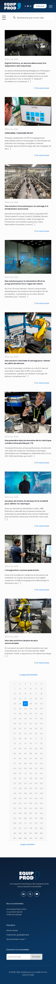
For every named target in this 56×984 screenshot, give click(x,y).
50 (20, 723)
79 (15, 748)
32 (20, 708)
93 (25, 758)
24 (41, 698)
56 (20, 728)
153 (25, 808)
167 (36, 818)
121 (15, 783)
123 (25, 783)
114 (41, 773)
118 (31, 778)
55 (15, 728)
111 (25, 773)
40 (30, 713)
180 (41, 828)
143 (35, 798)
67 (15, 738)
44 (20, 718)
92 (20, 758)
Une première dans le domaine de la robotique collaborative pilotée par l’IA (28, 442)
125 (36, 783)
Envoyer (36, 956)
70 (31, 738)
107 (36, 768)
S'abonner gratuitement (17, 934)
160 (30, 813)
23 (36, 698)
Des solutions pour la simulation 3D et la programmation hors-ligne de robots (25, 282)
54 (41, 723)
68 (20, 738)
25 (15, 703)
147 (25, 803)
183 (25, 833)
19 (15, 698)
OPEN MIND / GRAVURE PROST (19, 133)
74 (20, 743)
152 (20, 808)
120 (41, 778)
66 (41, 733)
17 (36, 693)
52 (31, 723)
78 (41, 743)
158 (20, 813)
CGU (32, 974)
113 (36, 773)
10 (31, 688)
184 (30, 833)
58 (31, 728)
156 (41, 808)
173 (36, 823)
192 (41, 838)
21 (25, 698)
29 (36, 703)
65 (36, 733)
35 (36, 708)
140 (20, 798)
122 (20, 783)
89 (36, 753)
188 (20, 838)
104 (20, 768)
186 (41, 833)
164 (20, 818)
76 (31, 743)
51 (25, 723)
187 (14, 838)
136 (30, 793)
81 (25, 748)
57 (25, 728)
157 (14, 813)
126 (41, 783)
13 (15, 693)
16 (31, 693)
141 (25, 798)
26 (20, 703)
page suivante (27, 844)
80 (20, 748)
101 (36, 763)
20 (20, 698)
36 (41, 708)
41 (36, 713)
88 (31, 753)
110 (20, 773)
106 (30, 768)
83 (36, 748)
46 (30, 718)
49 (14, 723)
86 (20, 753)
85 (15, 753)
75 (25, 743)
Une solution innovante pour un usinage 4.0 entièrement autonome (26, 207)
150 (41, 803)
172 (30, 823)
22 (31, 698)
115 (15, 778)
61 (15, 733)
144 (41, 798)
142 (30, 798)
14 (20, 693)
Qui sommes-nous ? (16, 939)
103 (14, 768)
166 (30, 818)
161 (36, 813)
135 (25, 793)
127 (14, 788)
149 (35, 803)
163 (14, 818)
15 (25, 693)
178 (30, 828)
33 (25, 708)
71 (36, 738)
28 (31, 703)
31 (15, 708)
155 (36, 808)
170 (20, 823)
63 (25, 733)
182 (20, 833)
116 (20, 778)
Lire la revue (12, 930)
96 (41, 758)
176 (20, 828)
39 (25, 713)
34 (30, 708)
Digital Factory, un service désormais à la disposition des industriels (25, 64)
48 (41, 718)
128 (20, 788)
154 (30, 808)
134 (20, 793)
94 (30, 758)
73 (15, 743)
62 (20, 733)
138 (41, 793)
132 (41, 788)
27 (25, 703)
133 (14, 793)
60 (41, 728)
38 (20, 713)
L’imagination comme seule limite (22, 570)
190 (30, 838)
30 (41, 703)
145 (14, 803)
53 (36, 723)
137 (36, 793)
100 (30, 763)
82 (31, 748)
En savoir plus (42, 88)
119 (36, 778)
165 (25, 818)
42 (41, 713)
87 (25, 753)
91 (15, 758)
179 (36, 828)
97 (15, 763)
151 (15, 808)
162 (41, 813)
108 (41, 768)
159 (25, 813)
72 (41, 738)
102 (41, 763)
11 (36, 688)
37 (15, 713)
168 (41, 818)
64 (30, 733)
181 (15, 833)
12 (41, 688)
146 (20, 803)
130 (30, 788)
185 (36, 833)
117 (25, 778)
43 (14, 718)
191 (36, 838)
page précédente (29, 674)
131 (36, 788)
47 (36, 718)
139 (14, 798)
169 (14, 823)
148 (30, 803)
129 (25, 788)
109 (14, 773)
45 (25, 718)
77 (36, 743)
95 (36, 758)
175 (14, 828)
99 (25, 763)
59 (36, 728)
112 (31, 773)
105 (25, 768)
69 (25, 738)
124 (30, 783)
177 (25, 828)
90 (41, 753)
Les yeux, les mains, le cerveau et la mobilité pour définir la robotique (26, 502)
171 (25, 823)
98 (20, 763)
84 (41, 748)
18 (41, 693)
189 (25, 838)
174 (41, 823)
